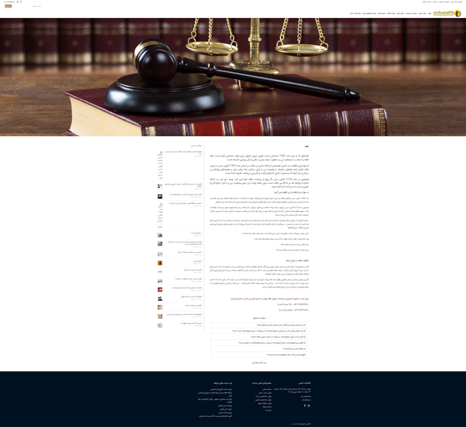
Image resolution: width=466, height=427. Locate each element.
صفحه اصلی (267, 389)
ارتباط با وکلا (427, 1)
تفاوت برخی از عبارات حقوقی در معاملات (188, 279)
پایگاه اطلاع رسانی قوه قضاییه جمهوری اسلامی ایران (215, 394)
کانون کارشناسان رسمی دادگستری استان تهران (215, 416)
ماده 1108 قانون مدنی (300, 198)
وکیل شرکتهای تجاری (369, 13)
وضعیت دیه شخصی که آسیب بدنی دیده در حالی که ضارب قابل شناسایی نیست (185, 243)
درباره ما (268, 410)
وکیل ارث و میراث (411, 13)
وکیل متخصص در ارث (263, 396)
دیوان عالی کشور (226, 409)
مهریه (293, 283)
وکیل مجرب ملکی (265, 392)
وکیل (429, 13)
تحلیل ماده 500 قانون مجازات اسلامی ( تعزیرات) (186, 203)
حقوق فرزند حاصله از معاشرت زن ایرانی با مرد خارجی (184, 314)
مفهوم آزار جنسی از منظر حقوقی (191, 297)
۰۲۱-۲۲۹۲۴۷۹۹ (306, 396)
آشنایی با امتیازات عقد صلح (193, 270)
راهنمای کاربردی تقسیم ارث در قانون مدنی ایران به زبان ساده (183, 153)
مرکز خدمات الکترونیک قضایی (221, 389)
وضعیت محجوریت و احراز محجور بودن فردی (187, 288)
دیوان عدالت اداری (225, 412)
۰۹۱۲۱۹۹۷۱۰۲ (10, 2)
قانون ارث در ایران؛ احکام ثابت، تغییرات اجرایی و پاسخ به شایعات (183, 185)
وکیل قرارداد (381, 13)
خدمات (435, 1)
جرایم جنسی (198, 261)
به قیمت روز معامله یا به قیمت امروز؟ (190, 252)
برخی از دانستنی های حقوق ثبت (191, 323)
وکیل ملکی (400, 13)
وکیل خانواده (391, 13)
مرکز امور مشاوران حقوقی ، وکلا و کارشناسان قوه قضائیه (215, 401)
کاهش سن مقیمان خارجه (193, 305)
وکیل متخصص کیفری (263, 399)
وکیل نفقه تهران (269, 299)
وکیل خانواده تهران (264, 403)
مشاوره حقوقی (444, 1)
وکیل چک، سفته (355, 13)
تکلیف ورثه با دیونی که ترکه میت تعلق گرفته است (186, 194)
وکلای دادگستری (456, 1)
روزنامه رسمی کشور (225, 405)
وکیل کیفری (422, 13)
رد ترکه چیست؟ (197, 233)
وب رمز (293, 424)
